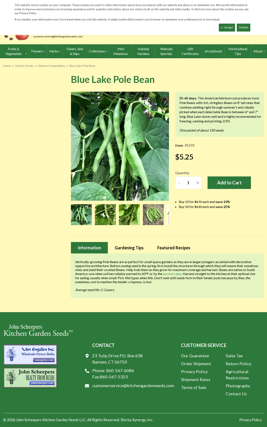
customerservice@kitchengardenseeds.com (58, 36)
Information (89, 247)
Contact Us (236, 393)
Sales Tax (234, 355)
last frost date (172, 274)
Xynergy (139, 419)
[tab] (89, 247)
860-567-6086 (120, 370)
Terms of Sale (193, 387)
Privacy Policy (194, 371)
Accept (228, 27)
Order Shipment (196, 363)
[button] (79, 146)
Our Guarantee (195, 355)
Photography (238, 385)
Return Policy (238, 363)
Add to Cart (229, 182)
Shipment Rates (195, 379)
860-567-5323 (114, 376)
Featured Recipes (173, 247)
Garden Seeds (24, 65)
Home (7, 65)
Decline (243, 27)
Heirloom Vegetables (51, 65)
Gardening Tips (129, 247)
